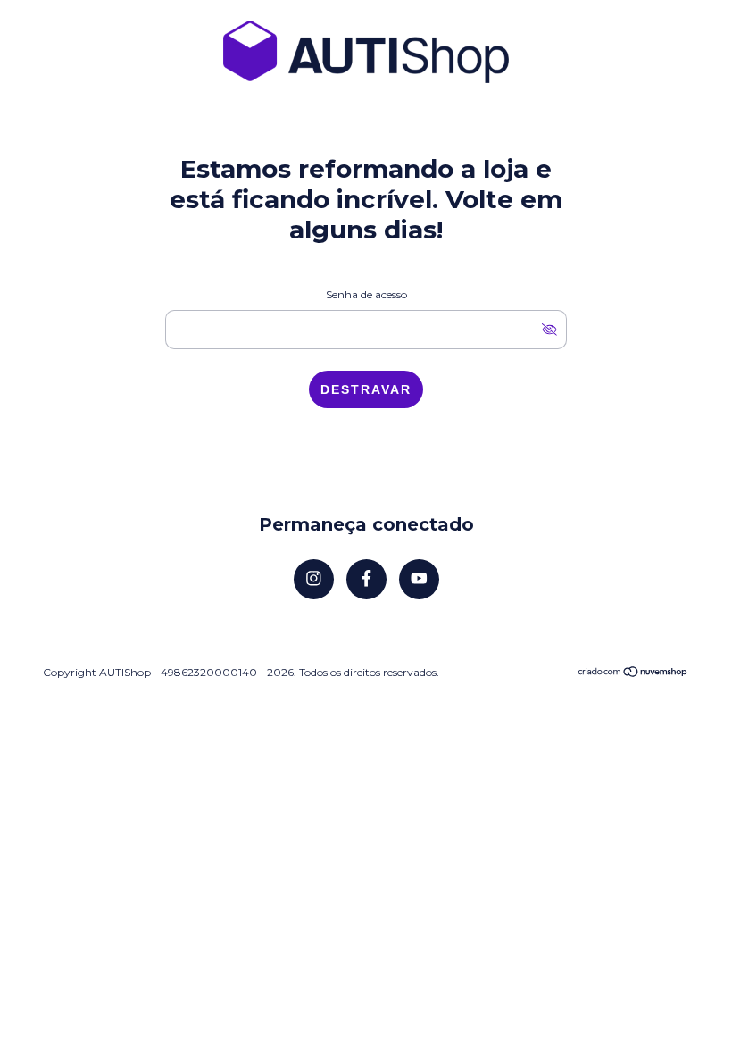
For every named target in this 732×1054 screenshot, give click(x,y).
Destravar (366, 389)
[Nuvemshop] (633, 673)
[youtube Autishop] (419, 579)
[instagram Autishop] (314, 579)
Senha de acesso (366, 294)
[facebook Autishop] (366, 579)
